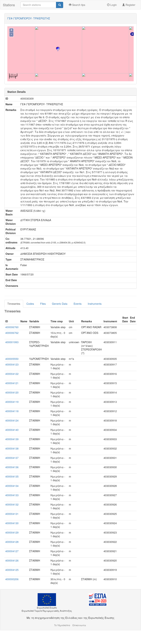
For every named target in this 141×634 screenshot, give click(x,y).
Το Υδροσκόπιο (62, 625)
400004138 (12, 448)
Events (78, 303)
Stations (9, 4)
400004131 (12, 514)
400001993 (12, 342)
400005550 (12, 359)
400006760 (12, 327)
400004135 (12, 476)
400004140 (12, 430)
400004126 (12, 560)
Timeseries (13, 303)
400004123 (12, 364)
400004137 (12, 458)
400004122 (12, 374)
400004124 (12, 420)
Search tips (78, 5)
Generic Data (59, 303)
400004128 (12, 542)
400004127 (12, 551)
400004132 (12, 504)
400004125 (12, 570)
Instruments (95, 303)
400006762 (12, 333)
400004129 (12, 532)
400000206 (12, 579)
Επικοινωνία (79, 625)
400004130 (12, 523)
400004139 (12, 439)
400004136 (12, 467)
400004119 (12, 402)
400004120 (12, 392)
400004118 (12, 411)
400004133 (12, 495)
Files (43, 303)
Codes (30, 303)
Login (113, 5)
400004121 (12, 383)
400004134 (12, 486)
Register (130, 5)
